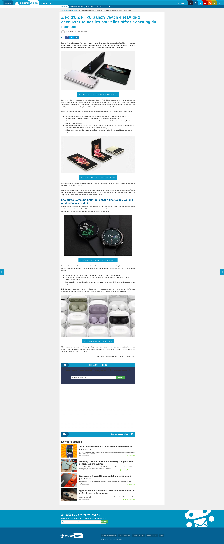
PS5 (109, 7)
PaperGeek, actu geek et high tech (27, 2)
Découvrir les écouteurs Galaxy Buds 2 (99, 341)
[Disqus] (98, 410)
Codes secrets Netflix (76, 7)
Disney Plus (89, 7)
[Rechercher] (219, 3)
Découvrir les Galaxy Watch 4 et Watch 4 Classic (99, 260)
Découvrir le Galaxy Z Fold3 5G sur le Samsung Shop (99, 94)
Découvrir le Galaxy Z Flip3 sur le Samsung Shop (99, 177)
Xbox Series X (100, 7)
